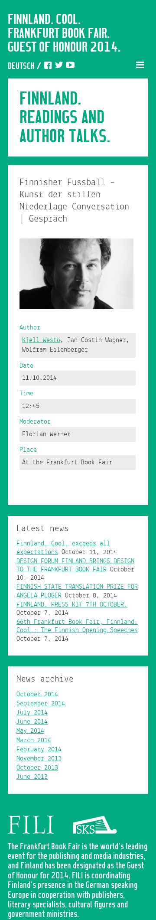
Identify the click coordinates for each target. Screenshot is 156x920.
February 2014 (39, 750)
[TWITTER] (59, 66)
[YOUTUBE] (70, 66)
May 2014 (30, 731)
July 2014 (32, 713)
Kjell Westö (41, 340)
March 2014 (33, 740)
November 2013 (39, 759)
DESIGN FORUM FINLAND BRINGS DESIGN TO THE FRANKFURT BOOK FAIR (75, 565)
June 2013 (32, 777)
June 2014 (32, 722)
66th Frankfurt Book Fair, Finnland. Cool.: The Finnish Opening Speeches (77, 626)
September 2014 (40, 704)
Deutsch (21, 66)
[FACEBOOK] (47, 66)
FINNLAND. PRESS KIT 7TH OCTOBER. (71, 605)
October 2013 (37, 768)
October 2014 (37, 694)
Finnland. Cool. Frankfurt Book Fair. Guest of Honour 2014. (64, 34)
